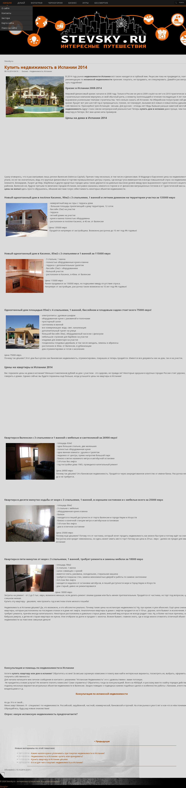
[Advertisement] (91, 147)
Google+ (4, 786)
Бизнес (25, 71)
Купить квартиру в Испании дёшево (49, 759)
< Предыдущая (102, 741)
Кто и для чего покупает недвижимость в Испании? (57, 762)
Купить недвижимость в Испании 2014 (45, 67)
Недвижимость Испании (41, 71)
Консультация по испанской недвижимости (102, 693)
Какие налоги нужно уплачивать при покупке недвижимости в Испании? (68, 753)
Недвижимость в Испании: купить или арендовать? (57, 756)
